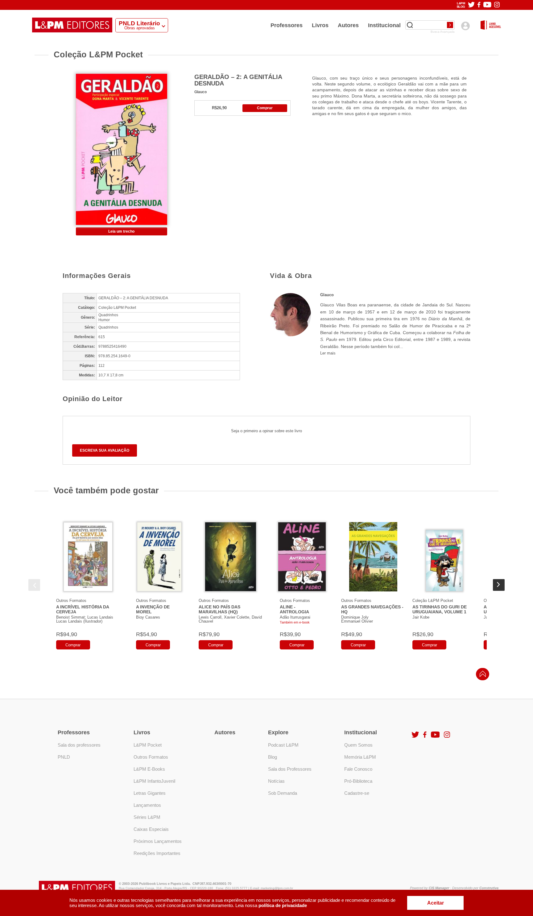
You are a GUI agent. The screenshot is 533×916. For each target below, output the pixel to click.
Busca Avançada (443, 31)
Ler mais (328, 353)
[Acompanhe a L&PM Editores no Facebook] (479, 5)
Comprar (265, 108)
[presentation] (34, 585)
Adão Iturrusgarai (295, 617)
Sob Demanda (282, 793)
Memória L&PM (360, 757)
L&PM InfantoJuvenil (154, 781)
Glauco (200, 92)
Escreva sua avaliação (104, 450)
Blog (272, 757)
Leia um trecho (121, 231)
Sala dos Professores (290, 769)
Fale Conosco (358, 769)
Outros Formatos (71, 600)
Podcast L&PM (283, 745)
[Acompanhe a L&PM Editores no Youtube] (487, 5)
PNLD (64, 757)
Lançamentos (147, 805)
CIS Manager (439, 888)
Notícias (276, 781)
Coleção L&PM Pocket (432, 600)
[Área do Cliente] (465, 25)
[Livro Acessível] (491, 25)
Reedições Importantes (157, 853)
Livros (320, 25)
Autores (348, 25)
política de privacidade (282, 905)
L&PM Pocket (148, 745)
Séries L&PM (147, 817)
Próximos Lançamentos (158, 841)
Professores (287, 25)
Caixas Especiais (151, 829)
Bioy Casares (148, 617)
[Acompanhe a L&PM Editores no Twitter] (471, 5)
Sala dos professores (79, 745)
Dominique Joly (355, 617)
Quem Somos (358, 745)
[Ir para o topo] (481, 675)
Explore (278, 732)
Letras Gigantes (150, 793)
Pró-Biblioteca (358, 781)
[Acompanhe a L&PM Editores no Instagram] (497, 5)
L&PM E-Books (149, 769)
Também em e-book (295, 622)
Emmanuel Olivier (357, 621)
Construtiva (488, 888)
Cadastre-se (356, 793)
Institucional (384, 25)
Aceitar (435, 903)
